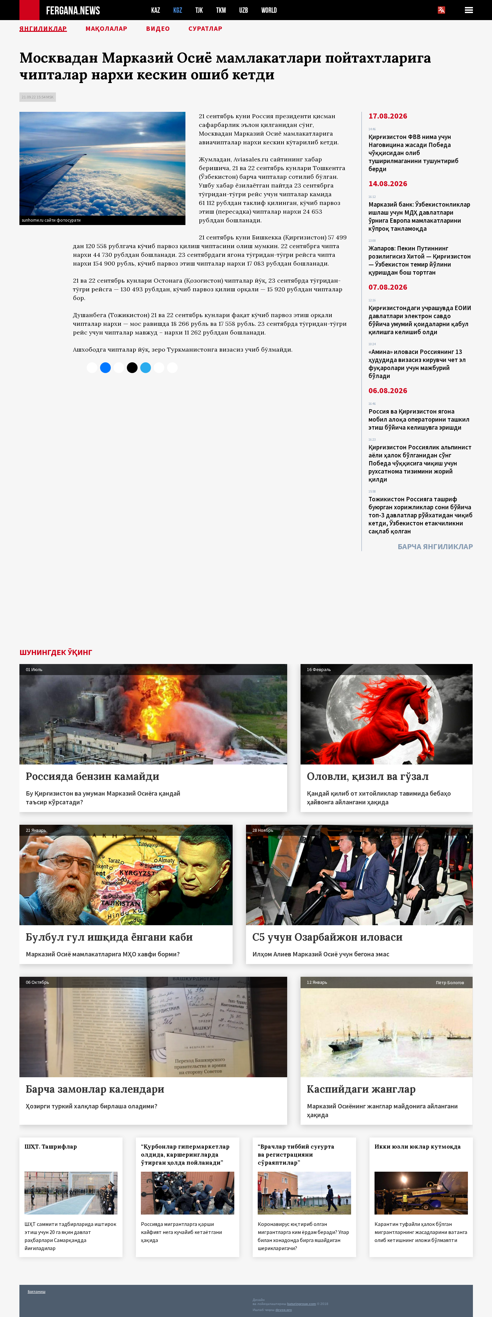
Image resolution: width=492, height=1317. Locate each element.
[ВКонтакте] (105, 367)
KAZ (155, 10)
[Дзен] (132, 367)
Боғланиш (37, 1291)
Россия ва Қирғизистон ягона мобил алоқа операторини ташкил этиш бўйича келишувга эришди (419, 419)
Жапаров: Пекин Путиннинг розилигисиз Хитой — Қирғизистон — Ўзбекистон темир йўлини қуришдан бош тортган (419, 260)
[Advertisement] (246, 598)
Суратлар (205, 28)
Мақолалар (106, 28)
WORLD (269, 10)
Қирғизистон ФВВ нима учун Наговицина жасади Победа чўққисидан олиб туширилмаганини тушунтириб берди (413, 153)
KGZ (177, 10)
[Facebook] (159, 367)
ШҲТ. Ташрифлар (50, 1146)
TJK (199, 10)
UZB (243, 10)
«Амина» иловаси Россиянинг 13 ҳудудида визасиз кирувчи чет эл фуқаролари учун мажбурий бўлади (417, 364)
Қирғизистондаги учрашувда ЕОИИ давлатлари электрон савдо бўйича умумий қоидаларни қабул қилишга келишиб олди (419, 320)
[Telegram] (145, 367)
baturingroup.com (301, 1304)
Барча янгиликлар (435, 546)
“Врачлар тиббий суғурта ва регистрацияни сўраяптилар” (296, 1154)
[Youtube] (172, 367)
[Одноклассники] (118, 367)
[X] (92, 367)
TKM (221, 10)
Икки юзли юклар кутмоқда (418, 1146)
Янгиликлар (43, 28)
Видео (158, 28)
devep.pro (283, 1310)
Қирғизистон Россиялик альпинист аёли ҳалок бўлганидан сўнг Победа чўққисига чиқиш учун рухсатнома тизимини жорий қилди (420, 463)
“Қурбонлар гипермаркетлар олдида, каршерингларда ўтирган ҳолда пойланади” (185, 1154)
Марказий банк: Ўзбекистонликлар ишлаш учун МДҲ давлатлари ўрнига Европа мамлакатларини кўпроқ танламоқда (419, 216)
